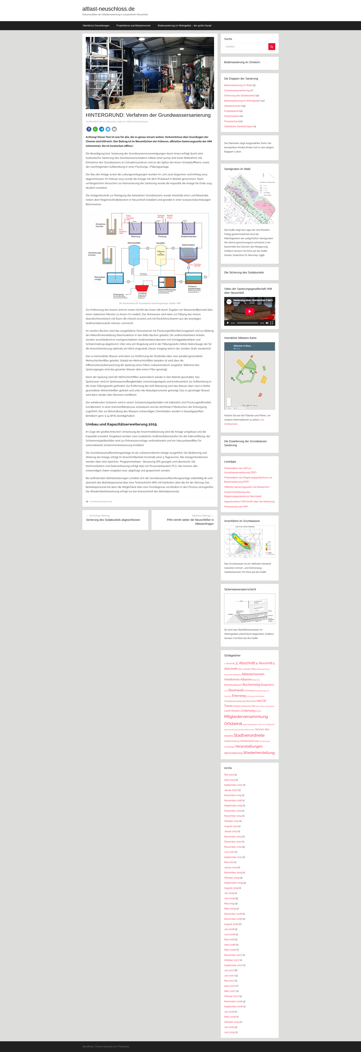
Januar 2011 (230, 867)
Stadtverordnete (249, 735)
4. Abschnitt (264, 663)
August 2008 (231, 924)
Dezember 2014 (232, 810)
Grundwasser (260, 696)
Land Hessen (232, 710)
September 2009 (233, 882)
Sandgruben (270, 724)
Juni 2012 (229, 851)
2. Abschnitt (229, 663)
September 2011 (233, 857)
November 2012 (233, 846)
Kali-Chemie (260, 706)
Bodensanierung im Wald (238, 85)
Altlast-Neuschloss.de (137, 121)
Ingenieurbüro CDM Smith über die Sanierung (249, 501)
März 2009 (230, 908)
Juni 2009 (229, 898)
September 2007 (233, 965)
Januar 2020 (230, 790)
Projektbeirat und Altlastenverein (133, 25)
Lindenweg (248, 710)
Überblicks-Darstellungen (96, 25)
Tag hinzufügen (264, 741)
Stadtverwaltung (232, 741)
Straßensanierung (249, 741)
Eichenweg (249, 690)
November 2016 (233, 800)
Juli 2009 (229, 893)
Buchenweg (251, 684)
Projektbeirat (231, 111)
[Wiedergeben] (227, 323)
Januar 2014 (230, 831)
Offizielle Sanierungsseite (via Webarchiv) (246, 487)
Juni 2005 (229, 1032)
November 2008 (233, 918)
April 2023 (229, 779)
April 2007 (229, 985)
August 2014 (231, 826)
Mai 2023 (229, 774)
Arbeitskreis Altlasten (238, 679)
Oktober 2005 (231, 1022)
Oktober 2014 (231, 821)
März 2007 (229, 991)
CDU (226, 691)
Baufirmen (256, 680)
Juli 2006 (229, 1011)
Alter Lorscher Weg (247, 669)
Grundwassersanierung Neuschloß (240, 701)
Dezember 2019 (232, 795)
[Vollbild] (271, 323)
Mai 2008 (229, 939)
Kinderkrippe (269, 706)
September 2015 (233, 805)
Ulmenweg (229, 747)
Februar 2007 (231, 996)
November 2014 (233, 815)
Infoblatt (237, 706)
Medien (258, 711)
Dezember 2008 (233, 913)
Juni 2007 (229, 975)
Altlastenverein (232, 105)
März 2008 (230, 949)
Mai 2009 (229, 903)
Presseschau (231, 121)
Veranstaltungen (249, 746)
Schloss (252, 729)
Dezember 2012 (232, 841)
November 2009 (233, 872)
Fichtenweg (250, 696)
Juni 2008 (229, 934)
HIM (258, 700)
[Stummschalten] (267, 323)
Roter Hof (261, 724)
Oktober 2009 (231, 877)
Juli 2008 (229, 929)
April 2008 (229, 944)
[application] (249, 311)
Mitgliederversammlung (246, 716)
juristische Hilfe (249, 706)
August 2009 (231, 888)
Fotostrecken (231, 116)
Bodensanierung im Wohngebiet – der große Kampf (184, 25)
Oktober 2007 (231, 960)
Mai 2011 (228, 862)
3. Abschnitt (245, 663)
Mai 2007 (229, 980)
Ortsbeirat (233, 723)
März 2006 (230, 1016)
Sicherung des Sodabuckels (239, 95)
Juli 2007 (229, 970)
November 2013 (233, 836)
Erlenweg (239, 695)
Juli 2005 (229, 1027)
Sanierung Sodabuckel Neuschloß (236, 729)
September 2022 (233, 785)
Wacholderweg (233, 752)
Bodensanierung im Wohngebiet (242, 100)
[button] (88, 129)
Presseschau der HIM (236, 506)
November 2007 (233, 955)
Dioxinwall (235, 690)
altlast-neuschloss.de (108, 9)
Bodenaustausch (233, 685)
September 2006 (233, 1006)
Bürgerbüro (267, 684)
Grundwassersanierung (101, 501)
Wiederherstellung (259, 752)
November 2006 (233, 1001)
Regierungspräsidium (250, 724)
